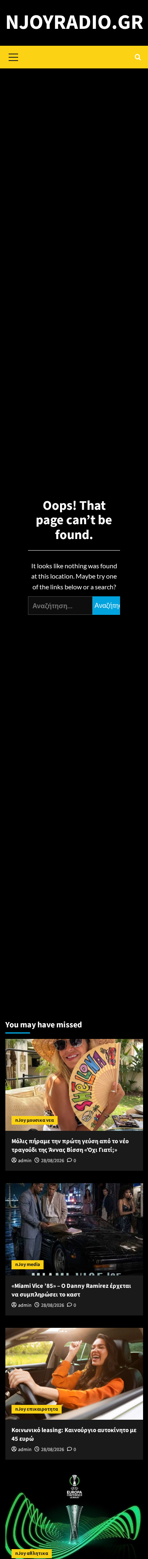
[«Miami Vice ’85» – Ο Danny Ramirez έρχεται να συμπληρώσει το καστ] (74, 1229)
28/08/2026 (52, 1160)
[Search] (138, 57)
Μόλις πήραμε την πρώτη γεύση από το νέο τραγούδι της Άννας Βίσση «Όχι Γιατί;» (70, 1145)
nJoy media (27, 1264)
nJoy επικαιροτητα (36, 1409)
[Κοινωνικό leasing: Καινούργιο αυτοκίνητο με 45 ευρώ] (74, 1374)
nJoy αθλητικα (31, 1553)
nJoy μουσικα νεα (34, 1120)
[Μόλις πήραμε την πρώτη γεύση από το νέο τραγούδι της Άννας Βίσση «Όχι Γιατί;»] (74, 1085)
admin (25, 1160)
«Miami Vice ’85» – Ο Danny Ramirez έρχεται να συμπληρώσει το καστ (71, 1290)
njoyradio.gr (74, 22)
